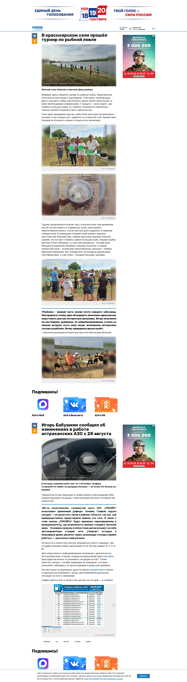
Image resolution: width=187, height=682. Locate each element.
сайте (110, 556)
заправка (46, 642)
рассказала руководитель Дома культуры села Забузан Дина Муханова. (77, 332)
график (88, 642)
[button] (113, 605)
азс (57, 642)
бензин (66, 642)
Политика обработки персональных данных (103, 679)
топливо (77, 642)
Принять (143, 676)
